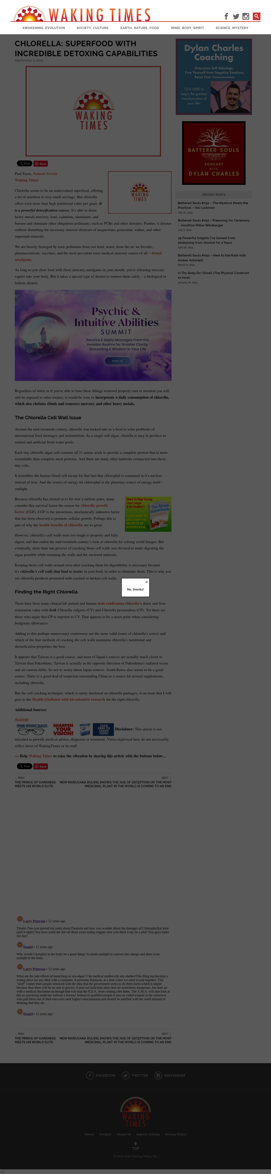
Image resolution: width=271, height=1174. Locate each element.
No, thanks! (135, 589)
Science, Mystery (232, 28)
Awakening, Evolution (43, 28)
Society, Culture (93, 28)
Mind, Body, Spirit (187, 28)
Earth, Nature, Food (139, 28)
